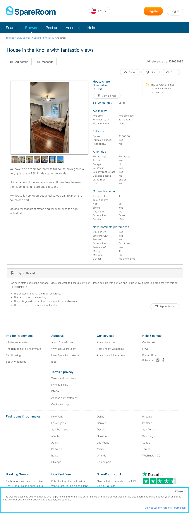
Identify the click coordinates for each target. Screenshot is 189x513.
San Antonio (149, 429)
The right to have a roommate (23, 348)
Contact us (148, 342)
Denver (101, 423)
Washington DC (151, 455)
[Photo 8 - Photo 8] (60, 159)
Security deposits (16, 361)
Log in (175, 11)
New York (57, 416)
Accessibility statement (64, 397)
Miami (100, 449)
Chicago (56, 461)
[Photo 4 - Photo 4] (29, 159)
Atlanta (55, 436)
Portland (147, 423)
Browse (31, 27)
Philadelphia (104, 461)
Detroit (101, 429)
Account (73, 27)
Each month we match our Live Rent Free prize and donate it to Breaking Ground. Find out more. (25, 486)
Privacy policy (59, 384)
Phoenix (147, 416)
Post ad (52, 27)
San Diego (148, 436)
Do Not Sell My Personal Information (165, 507)
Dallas (100, 416)
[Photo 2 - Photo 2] (14, 159)
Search (12, 27)
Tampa (146, 449)
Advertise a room (107, 342)
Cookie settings (60, 404)
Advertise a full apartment (112, 355)
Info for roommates (17, 342)
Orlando (101, 455)
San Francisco (59, 429)
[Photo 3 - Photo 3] (22, 159)
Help (91, 27)
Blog (53, 361)
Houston (102, 436)
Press (149, 355)
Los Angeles (58, 423)
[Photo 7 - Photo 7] (52, 159)
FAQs (145, 348)
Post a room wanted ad (110, 348)
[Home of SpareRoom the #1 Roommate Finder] (31, 11)
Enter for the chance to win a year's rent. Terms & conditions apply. (69, 486)
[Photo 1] (49, 117)
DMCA (55, 391)
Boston (55, 455)
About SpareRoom (62, 342)
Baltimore (56, 449)
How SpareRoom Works (65, 355)
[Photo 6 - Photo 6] (44, 159)
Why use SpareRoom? (64, 348)
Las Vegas (103, 442)
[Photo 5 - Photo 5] (37, 159)
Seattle (146, 442)
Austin (55, 442)
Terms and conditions (64, 378)
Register (153, 11)
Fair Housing (13, 355)
